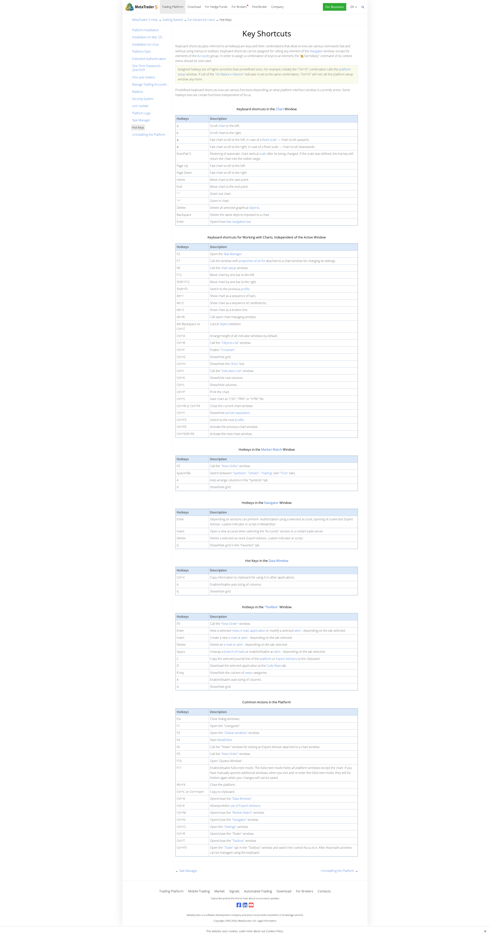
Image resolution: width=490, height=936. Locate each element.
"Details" (253, 473)
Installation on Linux (145, 44)
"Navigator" (239, 820)
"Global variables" (236, 733)
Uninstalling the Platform (148, 134)
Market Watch (271, 449)
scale (262, 154)
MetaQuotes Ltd (247, 920)
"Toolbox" (271, 607)
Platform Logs (141, 113)
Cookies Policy (274, 931)
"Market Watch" (242, 812)
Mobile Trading (199, 891)
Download (194, 7)
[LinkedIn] (245, 905)
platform (265, 659)
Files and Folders (143, 77)
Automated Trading (258, 891)
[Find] (363, 7)
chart (221, 126)
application (257, 630)
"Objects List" (230, 343)
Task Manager (141, 120)
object (224, 324)
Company (277, 7)
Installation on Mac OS (147, 37)
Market (219, 891)
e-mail (244, 630)
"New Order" (229, 466)
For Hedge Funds (216, 7)
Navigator (316, 51)
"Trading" (267, 473)
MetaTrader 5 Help (145, 20)
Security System (143, 99)
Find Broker (259, 7)
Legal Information (267, 920)
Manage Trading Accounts (149, 84)
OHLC (234, 364)
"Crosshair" (227, 350)
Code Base (273, 665)
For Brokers (239, 7)
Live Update (140, 106)
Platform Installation (145, 30)
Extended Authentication (149, 59)
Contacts (324, 891)
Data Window (278, 560)
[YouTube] (251, 905)
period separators (237, 413)
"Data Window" (242, 798)
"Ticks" (283, 473)
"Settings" (230, 827)
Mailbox (137, 92)
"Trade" (229, 847)
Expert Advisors (286, 659)
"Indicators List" (231, 371)
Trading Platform (172, 7)
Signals (234, 891)
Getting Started (172, 20)
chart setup (228, 268)
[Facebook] (239, 905)
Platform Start (141, 51)
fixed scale (269, 140)
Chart (280, 109)
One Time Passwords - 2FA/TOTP (147, 68)
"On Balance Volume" (229, 74)
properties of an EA (252, 261)
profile (245, 289)
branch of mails (234, 652)
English (351, 7)
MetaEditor (224, 740)
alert (298, 630)
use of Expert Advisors (245, 806)
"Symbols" (239, 473)
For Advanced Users (201, 20)
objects (254, 208)
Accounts (203, 56)
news (235, 630)
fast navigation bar (238, 222)
